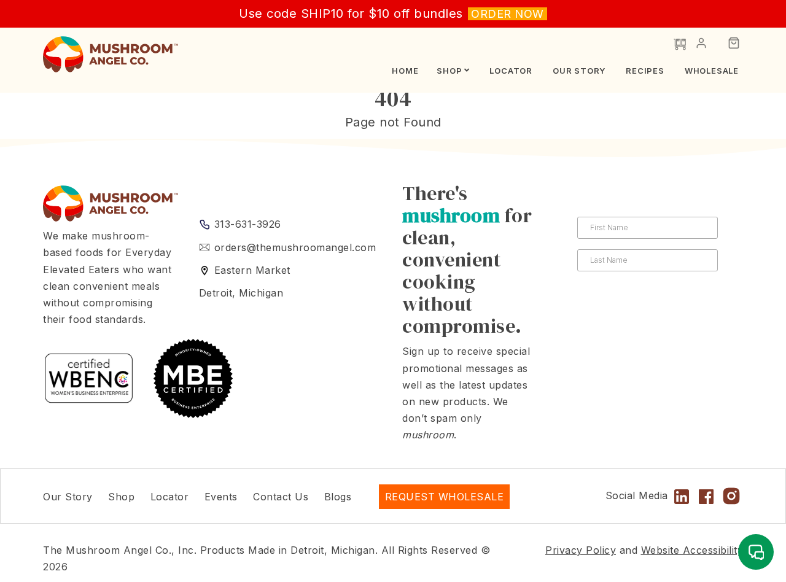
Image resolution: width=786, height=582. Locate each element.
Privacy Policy (580, 550)
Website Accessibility (692, 550)
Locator (510, 71)
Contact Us (280, 497)
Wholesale (712, 71)
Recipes (645, 71)
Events (221, 497)
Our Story (579, 71)
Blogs (338, 497)
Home (405, 71)
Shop (449, 71)
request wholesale (444, 497)
